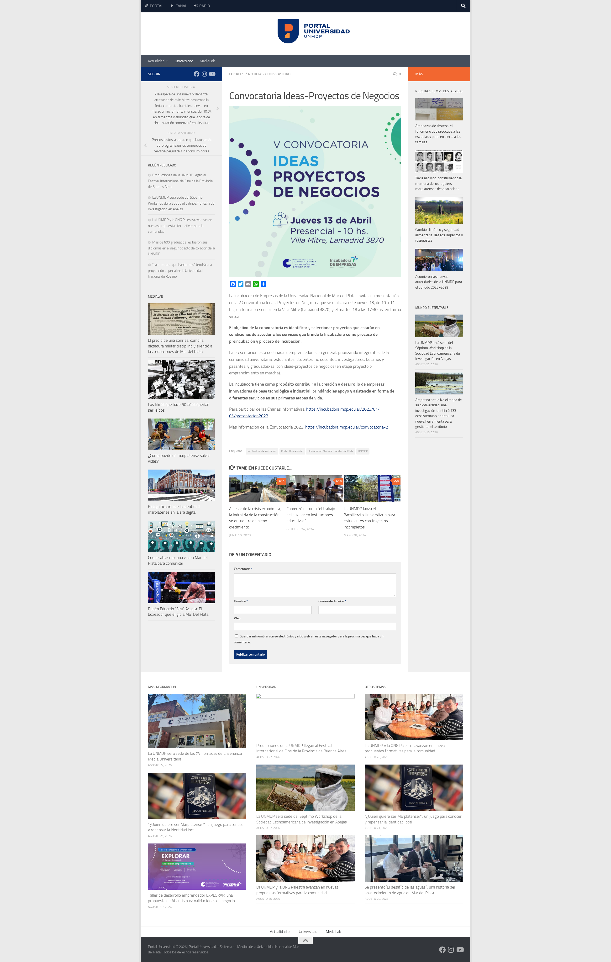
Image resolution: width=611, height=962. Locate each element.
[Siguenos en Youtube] (212, 74)
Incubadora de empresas (262, 451)
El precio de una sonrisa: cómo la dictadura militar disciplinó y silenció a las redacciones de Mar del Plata (180, 346)
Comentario (243, 569)
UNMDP (363, 451)
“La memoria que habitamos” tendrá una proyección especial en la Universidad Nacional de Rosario (180, 271)
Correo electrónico (332, 601)
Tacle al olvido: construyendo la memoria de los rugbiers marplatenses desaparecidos (438, 183)
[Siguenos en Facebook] (197, 74)
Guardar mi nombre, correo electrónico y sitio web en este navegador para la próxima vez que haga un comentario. (309, 639)
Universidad (184, 61)
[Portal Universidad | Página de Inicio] (184, 33)
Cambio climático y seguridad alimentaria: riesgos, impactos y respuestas (439, 235)
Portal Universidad (292, 451)
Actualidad (156, 61)
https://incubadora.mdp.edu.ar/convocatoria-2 (346, 427)
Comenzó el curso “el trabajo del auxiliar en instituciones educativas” (310, 514)
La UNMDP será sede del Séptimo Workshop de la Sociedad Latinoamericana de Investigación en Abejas (181, 203)
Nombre (241, 601)
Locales (236, 74)
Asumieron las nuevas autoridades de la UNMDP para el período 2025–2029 (438, 282)
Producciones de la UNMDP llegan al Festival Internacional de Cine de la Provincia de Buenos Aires (180, 181)
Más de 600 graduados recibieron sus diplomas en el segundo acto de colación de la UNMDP (181, 248)
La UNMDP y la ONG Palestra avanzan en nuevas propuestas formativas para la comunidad (180, 226)
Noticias (256, 74)
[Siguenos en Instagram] (204, 74)
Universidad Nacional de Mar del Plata (330, 451)
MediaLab (207, 61)
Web (237, 618)
